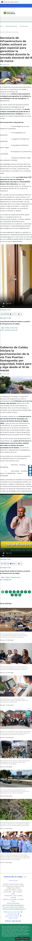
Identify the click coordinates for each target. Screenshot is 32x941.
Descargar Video (5, 309)
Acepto (17, 938)
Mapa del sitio (16, 921)
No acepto (25, 938)
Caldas (7, 328)
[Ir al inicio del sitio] (16, 12)
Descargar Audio (5, 318)
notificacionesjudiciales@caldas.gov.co (14, 909)
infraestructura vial (10, 330)
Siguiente (19, 595)
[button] (16, 2)
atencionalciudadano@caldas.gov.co (13, 905)
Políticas (8, 921)
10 (16, 595)
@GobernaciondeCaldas (12, 912)
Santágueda (7, 579)
